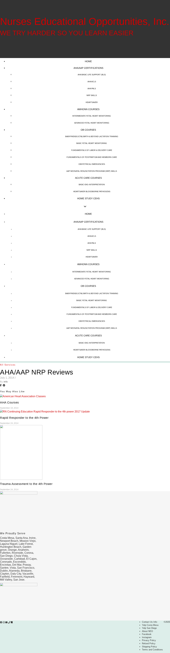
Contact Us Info (149, 622)
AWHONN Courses (88, 109)
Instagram (147, 637)
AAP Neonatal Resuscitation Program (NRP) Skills (91, 171)
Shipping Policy (149, 646)
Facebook (146, 634)
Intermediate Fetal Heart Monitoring (91, 116)
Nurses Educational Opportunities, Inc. (84, 21)
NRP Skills (91, 95)
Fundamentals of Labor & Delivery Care (91, 150)
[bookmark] (12, 622)
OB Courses (88, 129)
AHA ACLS (91, 82)
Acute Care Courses (88, 178)
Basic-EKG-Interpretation (92, 185)
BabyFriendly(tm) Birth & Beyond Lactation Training (91, 136)
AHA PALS (91, 89)
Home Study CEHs (88, 198)
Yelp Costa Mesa (150, 625)
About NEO (147, 631)
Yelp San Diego (149, 628)
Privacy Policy (149, 640)
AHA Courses (9, 402)
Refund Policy (148, 643)
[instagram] (4, 622)
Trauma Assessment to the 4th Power (26, 484)
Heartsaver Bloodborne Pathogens (91, 191)
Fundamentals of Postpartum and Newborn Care (92, 157)
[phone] (9, 622)
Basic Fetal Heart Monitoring (91, 143)
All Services (8, 365)
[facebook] (1, 622)
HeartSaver (92, 102)
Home (88, 61)
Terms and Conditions (152, 649)
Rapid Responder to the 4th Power (24, 417)
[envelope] (6, 622)
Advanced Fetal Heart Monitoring (91, 123)
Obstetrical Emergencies (92, 164)
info (6, 381)
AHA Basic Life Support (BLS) (92, 75)
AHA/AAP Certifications (88, 68)
